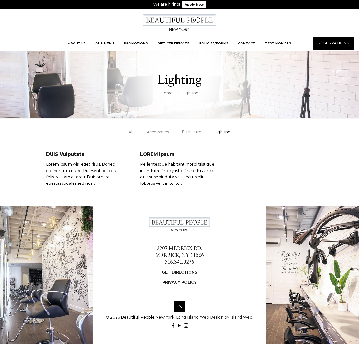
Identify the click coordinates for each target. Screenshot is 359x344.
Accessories (158, 132)
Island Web (241, 317)
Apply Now (194, 4)
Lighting (222, 132)
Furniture (191, 132)
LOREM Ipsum (157, 154)
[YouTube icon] (179, 326)
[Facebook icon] (173, 326)
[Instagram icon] (185, 326)
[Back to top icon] (179, 306)
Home (167, 93)
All (131, 132)
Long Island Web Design (199, 317)
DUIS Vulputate (65, 154)
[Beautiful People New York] (179, 22)
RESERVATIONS (333, 43)
